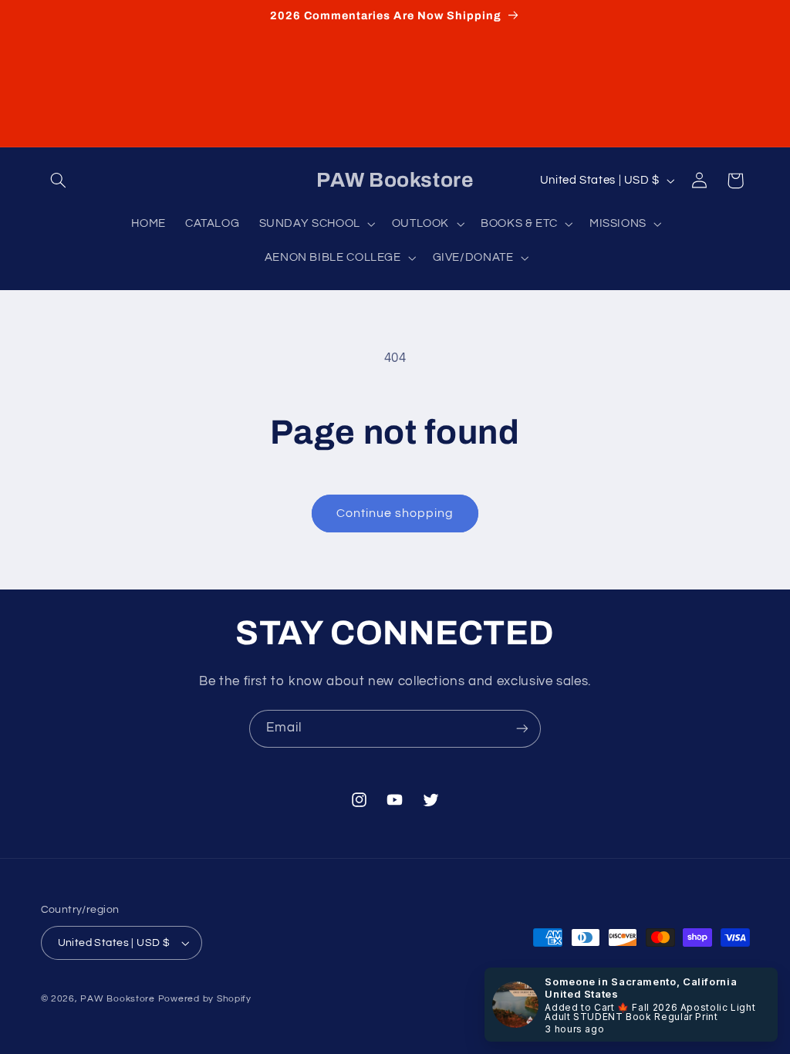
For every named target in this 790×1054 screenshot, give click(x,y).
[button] (58, 180)
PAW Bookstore (117, 999)
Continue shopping (395, 513)
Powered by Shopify (205, 999)
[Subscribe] (522, 729)
